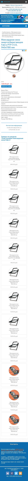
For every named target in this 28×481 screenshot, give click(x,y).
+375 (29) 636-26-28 (15, 9)
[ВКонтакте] (22, 51)
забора (17, 449)
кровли (22, 449)
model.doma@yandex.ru (16, 12)
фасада (3, 450)
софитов (20, 450)
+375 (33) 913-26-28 (14, 11)
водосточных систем (11, 450)
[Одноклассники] (26, 51)
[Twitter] (24, 51)
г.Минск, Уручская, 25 (16, 5)
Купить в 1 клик (6, 86)
